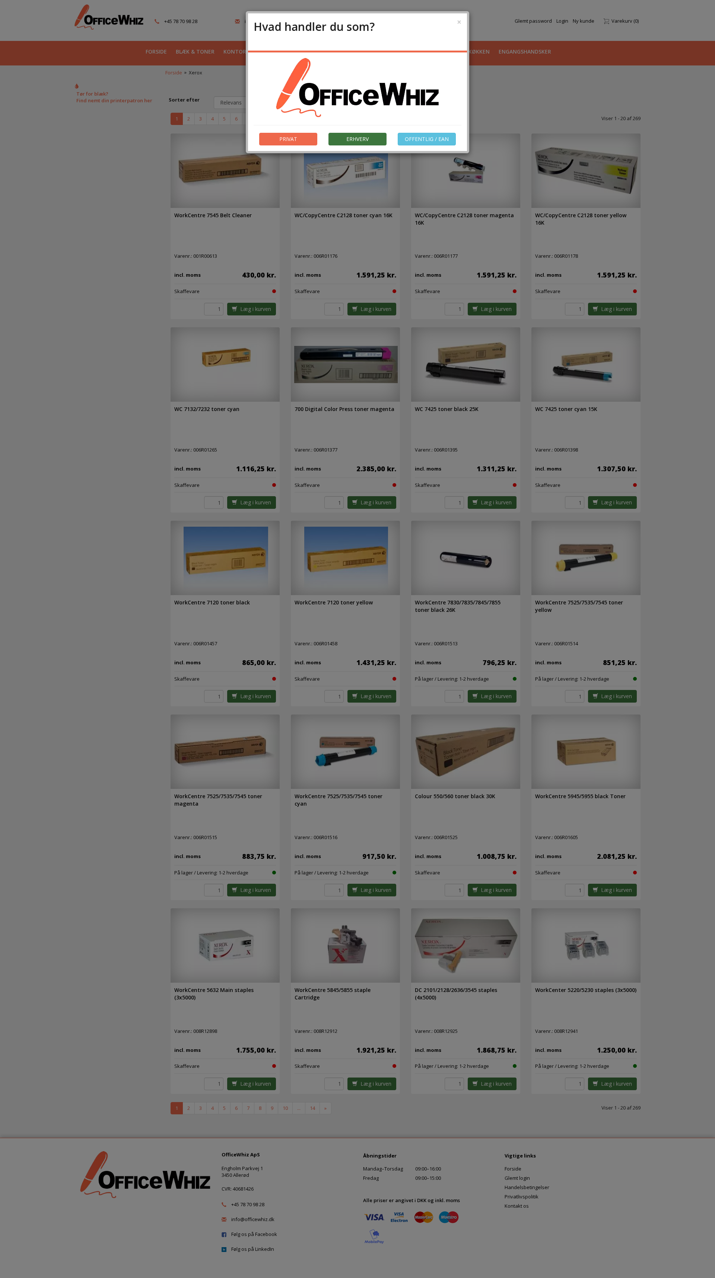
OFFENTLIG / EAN (427, 138)
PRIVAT (288, 138)
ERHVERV (357, 138)
